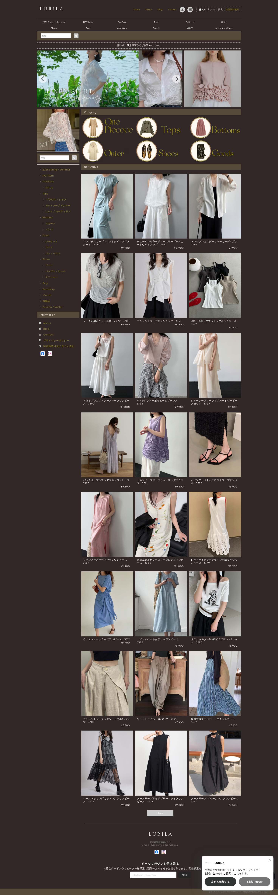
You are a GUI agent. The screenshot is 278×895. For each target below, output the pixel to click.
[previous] (43, 79)
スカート (50, 223)
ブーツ (49, 265)
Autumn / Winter (224, 28)
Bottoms (191, 22)
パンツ (49, 229)
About (149, 9)
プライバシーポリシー (56, 340)
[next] (176, 79)
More (160, 813)
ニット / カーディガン (57, 211)
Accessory (122, 28)
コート (49, 247)
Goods (156, 28)
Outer (224, 22)
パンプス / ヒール (55, 271)
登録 (184, 874)
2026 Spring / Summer (54, 22)
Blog (160, 9)
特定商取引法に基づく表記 (58, 346)
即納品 (190, 28)
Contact (172, 9)
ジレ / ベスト (53, 253)
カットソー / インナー (57, 205)
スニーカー (51, 277)
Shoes (54, 28)
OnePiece (123, 22)
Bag (88, 28)
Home (137, 9)
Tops (156, 22)
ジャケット (51, 241)
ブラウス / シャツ (55, 199)
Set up (49, 187)
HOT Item (88, 22)
